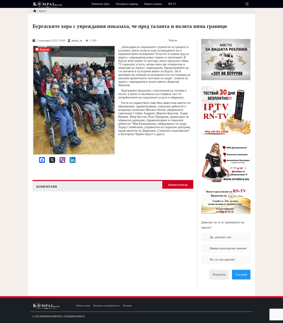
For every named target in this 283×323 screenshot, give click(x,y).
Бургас (173, 40)
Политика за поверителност (106, 305)
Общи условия (83, 305)
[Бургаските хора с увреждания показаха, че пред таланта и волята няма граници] (74, 100)
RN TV (172, 4)
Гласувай (241, 274)
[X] (51, 161)
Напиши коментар (178, 184)
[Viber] (61, 161)
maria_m (77, 40)
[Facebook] (40, 161)
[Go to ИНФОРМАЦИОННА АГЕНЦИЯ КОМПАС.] (35, 11)
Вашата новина (153, 4)
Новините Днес (101, 4)
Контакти (127, 305)
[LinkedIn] (71, 161)
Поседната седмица (127, 4)
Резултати (219, 274)
